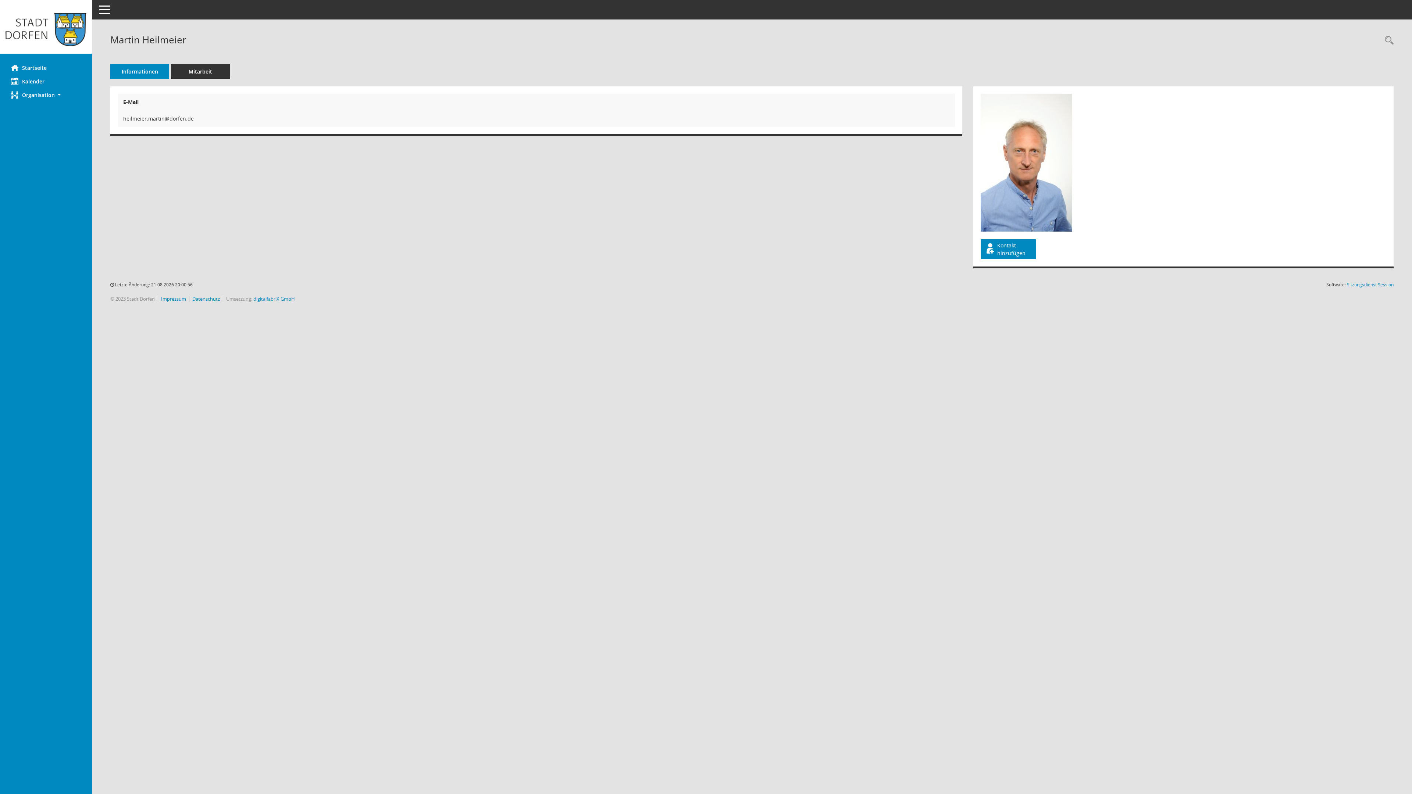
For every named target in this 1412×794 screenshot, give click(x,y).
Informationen (140, 71)
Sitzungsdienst (1370, 285)
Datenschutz (206, 299)
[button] (46, 95)
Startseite (34, 67)
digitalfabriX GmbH (274, 299)
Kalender (33, 81)
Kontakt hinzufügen (1011, 249)
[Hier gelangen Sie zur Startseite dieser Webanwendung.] (46, 29)
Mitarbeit (200, 71)
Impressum (173, 299)
